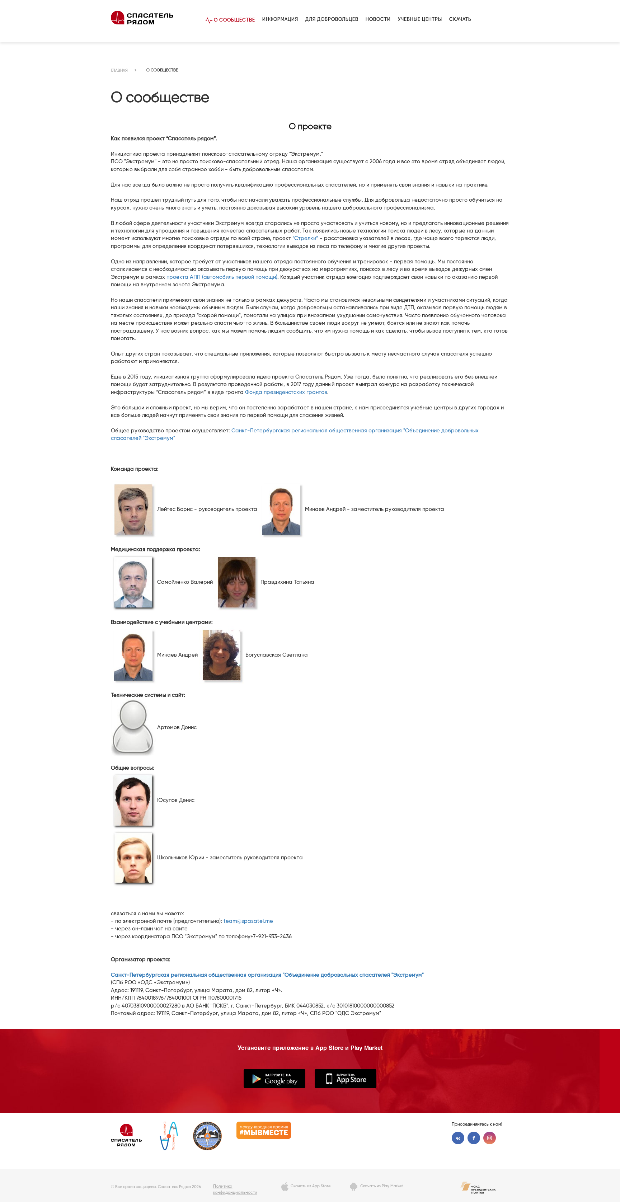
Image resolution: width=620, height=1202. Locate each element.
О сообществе (233, 20)
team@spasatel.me (248, 921)
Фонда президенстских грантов (286, 392)
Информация (280, 19)
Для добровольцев (331, 19)
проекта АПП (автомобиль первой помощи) (221, 277)
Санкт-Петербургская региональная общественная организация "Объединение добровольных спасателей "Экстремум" (267, 975)
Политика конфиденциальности (235, 1189)
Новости (378, 19)
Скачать (460, 19)
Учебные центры (420, 19)
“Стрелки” (305, 238)
